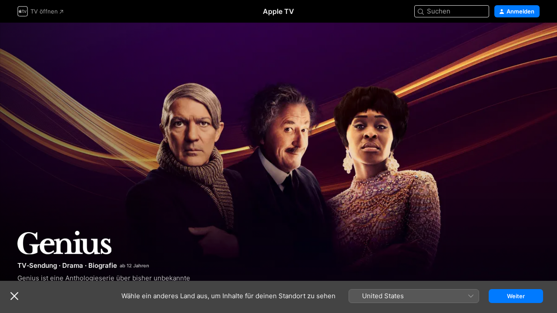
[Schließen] (14, 296)
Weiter (516, 296)
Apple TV (278, 11)
